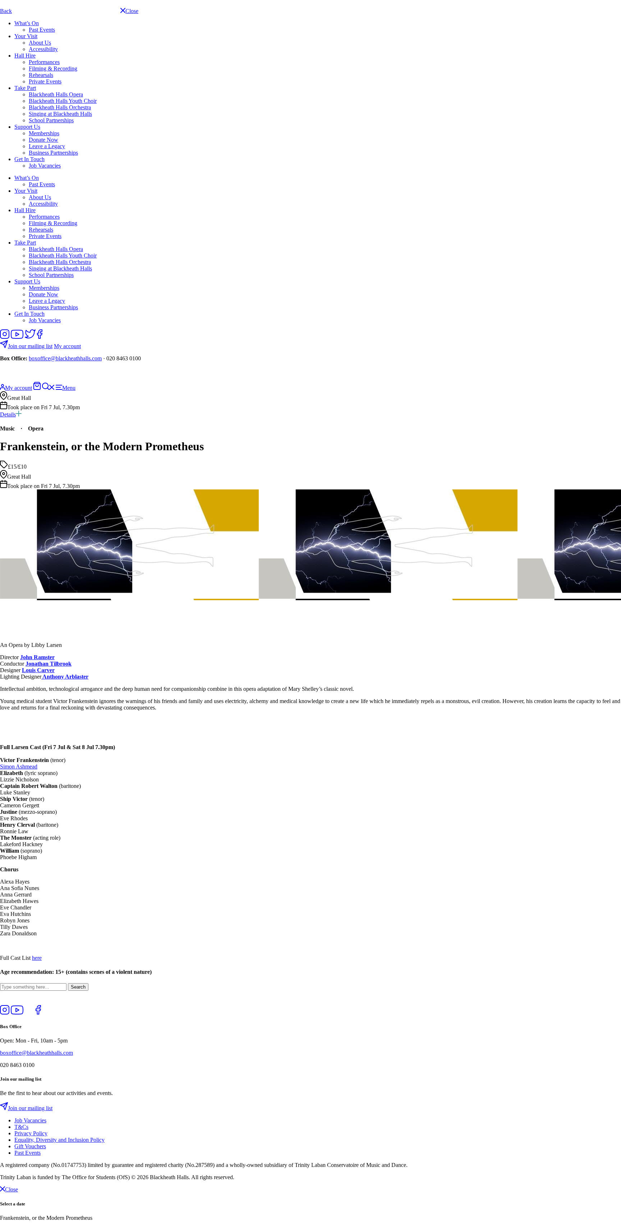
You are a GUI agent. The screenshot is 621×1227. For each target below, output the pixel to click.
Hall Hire (25, 56)
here (37, 958)
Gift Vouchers (30, 1146)
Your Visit (25, 36)
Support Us (27, 127)
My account (67, 346)
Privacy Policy (30, 1133)
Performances (44, 62)
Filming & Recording (53, 68)
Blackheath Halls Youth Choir (63, 101)
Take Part (25, 88)
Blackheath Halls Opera (56, 94)
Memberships (44, 133)
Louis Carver (38, 670)
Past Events (42, 30)
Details (8, 414)
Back (6, 11)
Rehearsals (41, 75)
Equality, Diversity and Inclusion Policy (59, 1140)
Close (11, 1189)
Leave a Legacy (47, 146)
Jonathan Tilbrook (49, 664)
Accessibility (43, 49)
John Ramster (37, 657)
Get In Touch (29, 159)
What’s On (26, 23)
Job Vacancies (45, 166)
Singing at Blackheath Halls (60, 114)
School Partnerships (51, 120)
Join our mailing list (30, 346)
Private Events (45, 81)
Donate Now (43, 140)
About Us (40, 43)
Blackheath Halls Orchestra (60, 107)
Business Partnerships (53, 153)
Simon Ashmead (18, 766)
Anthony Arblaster (64, 677)
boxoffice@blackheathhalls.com (65, 358)
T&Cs (21, 1127)
